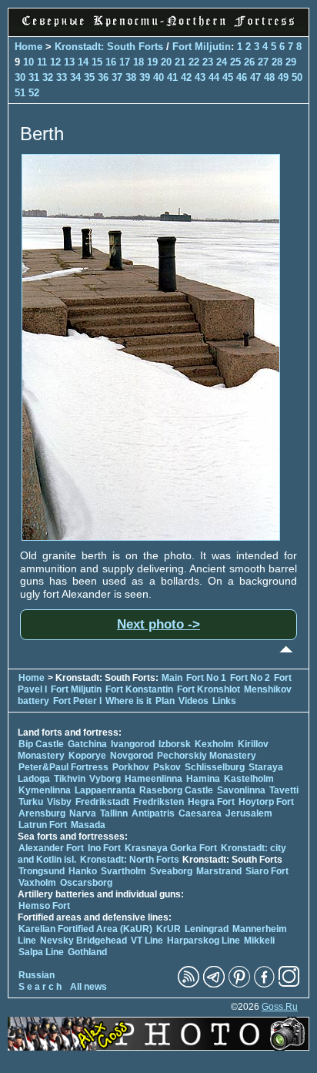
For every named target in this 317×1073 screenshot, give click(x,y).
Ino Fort (104, 848)
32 (47, 77)
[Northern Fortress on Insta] (289, 984)
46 (241, 77)
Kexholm (214, 744)
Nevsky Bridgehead (83, 940)
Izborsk (174, 744)
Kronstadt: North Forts (131, 859)
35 (89, 77)
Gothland (87, 952)
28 (277, 62)
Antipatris (153, 813)
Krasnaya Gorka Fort (171, 848)
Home (28, 46)
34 (75, 77)
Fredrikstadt (102, 801)
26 (249, 62)
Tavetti (284, 790)
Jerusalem (248, 813)
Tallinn (114, 813)
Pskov (167, 767)
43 (200, 77)
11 (42, 62)
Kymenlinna (44, 790)
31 (33, 77)
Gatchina (87, 744)
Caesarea (200, 813)
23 (207, 62)
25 (235, 62)
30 (20, 77)
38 (130, 77)
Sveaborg (171, 871)
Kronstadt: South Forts (109, 46)
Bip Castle (41, 744)
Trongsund (41, 871)
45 (227, 77)
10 (28, 62)
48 (269, 77)
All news (88, 986)
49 (283, 77)
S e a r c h (40, 986)
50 (297, 77)
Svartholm (123, 871)
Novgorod (131, 755)
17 (124, 62)
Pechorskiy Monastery (206, 755)
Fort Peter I (77, 701)
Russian (36, 975)
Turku (30, 801)
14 (83, 62)
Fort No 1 (206, 677)
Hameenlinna (153, 778)
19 (152, 62)
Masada (88, 825)
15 (97, 62)
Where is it (128, 701)
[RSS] (188, 984)
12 (55, 62)
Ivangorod (133, 744)
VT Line (147, 940)
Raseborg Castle (176, 790)
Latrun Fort (42, 825)
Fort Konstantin (139, 689)
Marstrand (219, 871)
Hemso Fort (44, 905)
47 (255, 77)
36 (103, 77)
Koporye (87, 755)
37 (117, 77)
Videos (194, 701)
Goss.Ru (280, 1006)
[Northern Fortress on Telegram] (214, 984)
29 (290, 62)
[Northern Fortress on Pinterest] (239, 984)
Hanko (82, 871)
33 (61, 77)
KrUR (168, 929)
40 (158, 77)
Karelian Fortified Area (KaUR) (85, 929)
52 (33, 93)
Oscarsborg (86, 882)
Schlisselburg (215, 767)
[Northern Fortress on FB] (264, 984)
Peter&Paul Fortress (63, 767)
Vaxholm (37, 882)
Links (224, 701)
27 (263, 62)
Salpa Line (41, 952)
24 (221, 62)
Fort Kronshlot (208, 689)
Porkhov (130, 767)
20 (166, 62)
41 (172, 77)
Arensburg (41, 813)
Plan (165, 701)
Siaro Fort (267, 871)
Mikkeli (259, 940)
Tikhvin (69, 778)
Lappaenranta (105, 790)
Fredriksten (158, 801)
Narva (82, 813)
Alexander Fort (51, 848)
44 (214, 77)
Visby (59, 801)
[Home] (158, 28)
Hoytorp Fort (266, 801)
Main (172, 677)
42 (186, 77)
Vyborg (105, 778)
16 (110, 62)
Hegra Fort (211, 801)
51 (20, 93)
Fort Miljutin (201, 46)
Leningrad (207, 929)
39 (144, 77)
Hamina (203, 778)
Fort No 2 (250, 677)
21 (180, 62)
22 (194, 62)
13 (69, 62)
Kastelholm (249, 778)
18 (138, 62)
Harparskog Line (203, 940)
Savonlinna (241, 790)
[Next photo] (151, 537)
